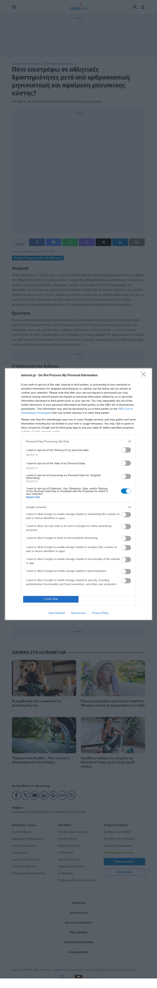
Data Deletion (57, 612)
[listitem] (78, 441)
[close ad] (78, 976)
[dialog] (78, 494)
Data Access (78, 612)
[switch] (126, 450)
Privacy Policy (100, 612)
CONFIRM (51, 599)
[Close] (144, 375)
